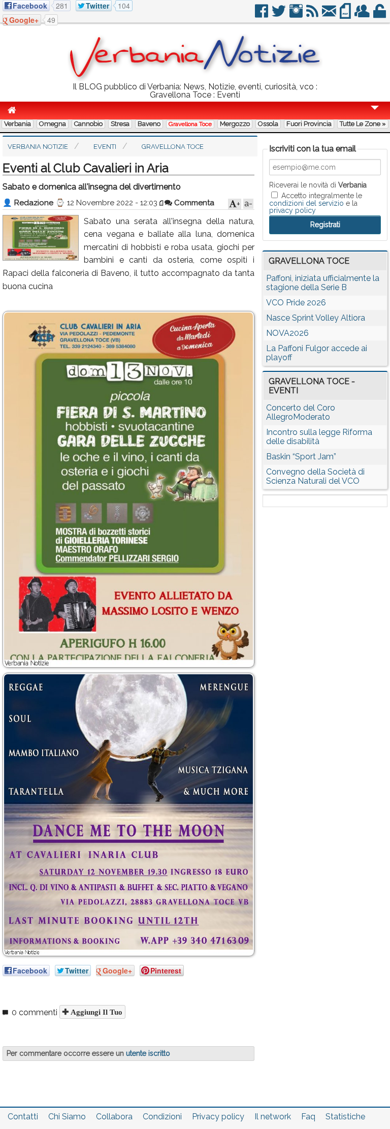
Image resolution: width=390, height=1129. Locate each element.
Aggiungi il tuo (95, 1012)
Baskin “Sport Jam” (301, 456)
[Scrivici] (330, 15)
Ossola (268, 124)
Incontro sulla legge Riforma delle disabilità (319, 436)
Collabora (114, 1116)
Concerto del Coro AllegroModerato (300, 412)
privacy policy (292, 210)
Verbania (17, 124)
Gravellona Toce (190, 124)
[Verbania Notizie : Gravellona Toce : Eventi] (195, 78)
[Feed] (313, 15)
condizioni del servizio (306, 203)
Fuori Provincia (309, 124)
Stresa (120, 124)
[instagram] (296, 15)
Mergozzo (235, 124)
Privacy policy (218, 1116)
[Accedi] (380, 15)
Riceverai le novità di (318, 185)
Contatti (23, 1116)
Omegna (52, 124)
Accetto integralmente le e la (315, 203)
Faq (308, 1116)
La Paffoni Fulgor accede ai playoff (316, 352)
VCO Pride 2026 (296, 302)
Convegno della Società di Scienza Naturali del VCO (315, 476)
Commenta (193, 202)
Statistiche (345, 1116)
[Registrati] (362, 15)
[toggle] (375, 114)
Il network (272, 1116)
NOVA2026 (287, 333)
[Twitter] (279, 15)
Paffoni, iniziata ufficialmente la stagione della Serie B (322, 282)
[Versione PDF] (346, 15)
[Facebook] (262, 15)
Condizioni (162, 1116)
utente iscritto (148, 1053)
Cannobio (88, 124)
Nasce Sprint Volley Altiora (315, 318)
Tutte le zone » (363, 124)
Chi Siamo (67, 1116)
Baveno (149, 124)
